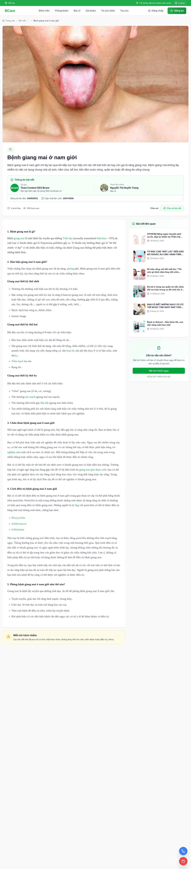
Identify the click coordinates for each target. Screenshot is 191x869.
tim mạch (30, 396)
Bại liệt (44, 402)
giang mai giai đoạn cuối (92, 469)
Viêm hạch (17, 361)
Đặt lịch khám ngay (159, 371)
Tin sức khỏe (108, 10)
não (37, 474)
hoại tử (70, 350)
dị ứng (75, 505)
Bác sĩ (77, 10)
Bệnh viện (44, 10)
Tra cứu (124, 10)
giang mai (19, 238)
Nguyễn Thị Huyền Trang (124, 188)
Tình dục (68, 238)
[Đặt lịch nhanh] (183, 861)
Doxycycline (18, 517)
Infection (101, 238)
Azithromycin (18, 523)
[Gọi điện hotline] (183, 851)
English (181, 3)
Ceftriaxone (17, 529)
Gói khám (91, 10)
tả (95, 408)
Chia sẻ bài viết (174, 208)
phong (70, 268)
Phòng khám (61, 10)
